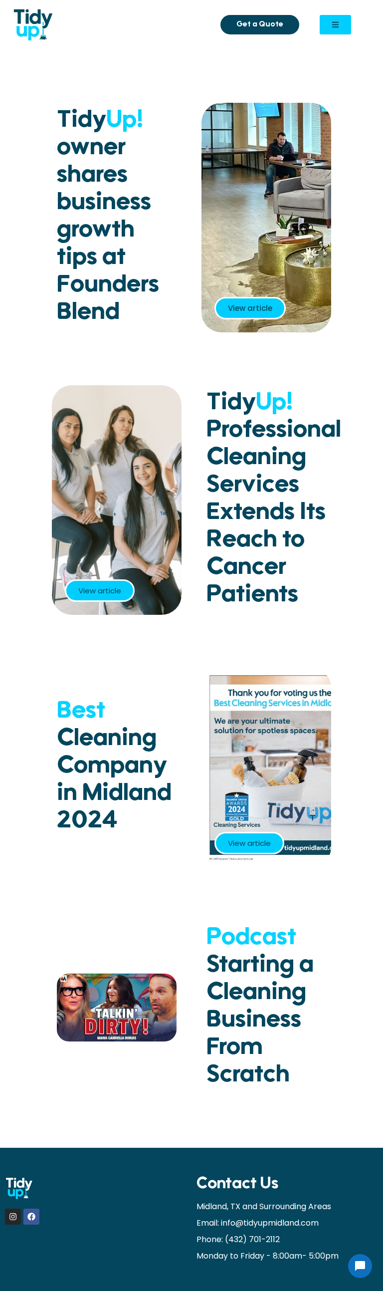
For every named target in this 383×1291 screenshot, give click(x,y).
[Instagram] (13, 1217)
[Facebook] (31, 1217)
